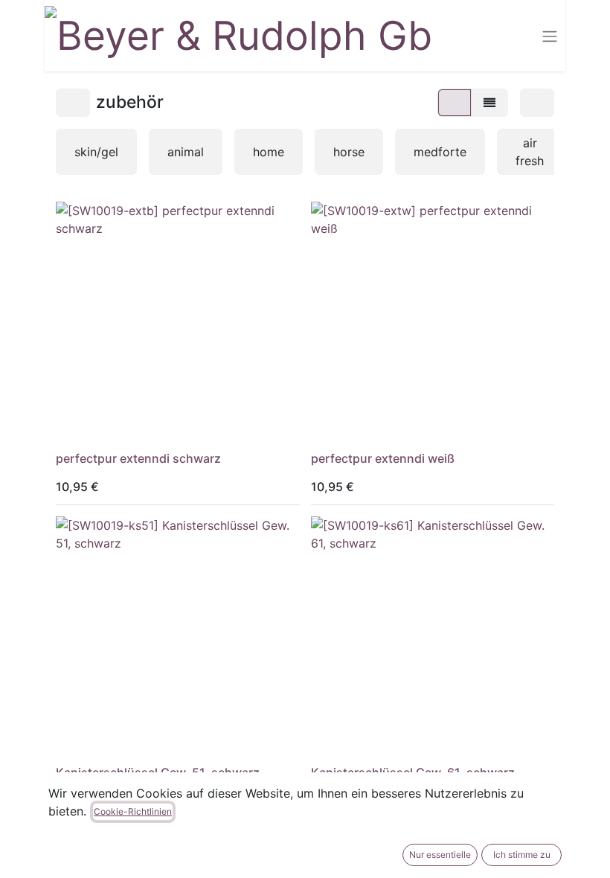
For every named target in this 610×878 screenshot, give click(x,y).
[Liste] (489, 103)
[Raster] (454, 103)
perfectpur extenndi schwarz (138, 458)
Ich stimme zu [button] (521, 854)
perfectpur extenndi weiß (383, 458)
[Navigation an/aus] (549, 35)
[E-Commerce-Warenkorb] (513, 36)
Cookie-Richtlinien (133, 811)
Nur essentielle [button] (440, 854)
